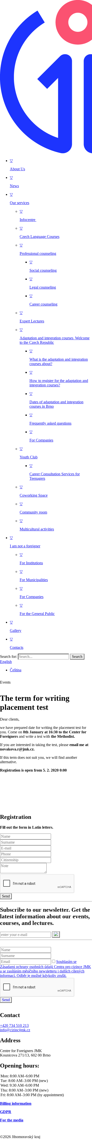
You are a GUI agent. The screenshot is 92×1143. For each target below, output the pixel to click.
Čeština (15, 670)
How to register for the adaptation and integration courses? (58, 378)
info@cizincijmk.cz (15, 1030)
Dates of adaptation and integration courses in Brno (56, 400)
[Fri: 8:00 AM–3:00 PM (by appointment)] (46, 1095)
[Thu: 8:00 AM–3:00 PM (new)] (46, 1090)
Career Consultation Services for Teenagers (54, 472)
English (6, 662)
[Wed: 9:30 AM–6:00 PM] (46, 1085)
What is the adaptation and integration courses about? (58, 357)
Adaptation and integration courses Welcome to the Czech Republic (55, 336)
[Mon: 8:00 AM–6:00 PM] (46, 1076)
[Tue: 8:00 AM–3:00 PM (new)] (46, 1081)
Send (6, 896)
